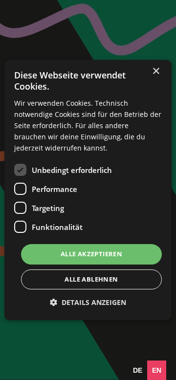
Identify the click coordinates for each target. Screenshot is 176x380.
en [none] (156, 370)
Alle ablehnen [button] (91, 279)
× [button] (155, 71)
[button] (88, 302)
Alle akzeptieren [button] (91, 253)
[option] (137, 370)
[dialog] (88, 190)
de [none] (137, 370)
